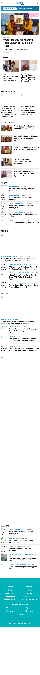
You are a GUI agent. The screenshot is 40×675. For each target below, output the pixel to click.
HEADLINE (11, 204)
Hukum (9, 319)
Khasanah (12, 187)
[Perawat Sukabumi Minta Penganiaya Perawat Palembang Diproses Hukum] (29, 65)
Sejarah (21, 204)
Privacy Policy (10, 593)
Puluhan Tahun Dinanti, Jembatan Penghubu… (22, 190)
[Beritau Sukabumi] (20, 3)
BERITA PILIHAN (8, 91)
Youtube (30, 611)
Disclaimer (29, 593)
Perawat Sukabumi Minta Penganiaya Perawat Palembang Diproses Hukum (28, 78)
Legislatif (15, 319)
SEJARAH (5, 526)
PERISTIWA (18, 555)
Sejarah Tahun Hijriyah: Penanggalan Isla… (23, 568)
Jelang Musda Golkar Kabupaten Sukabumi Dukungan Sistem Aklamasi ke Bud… (17, 260)
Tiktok (21, 614)
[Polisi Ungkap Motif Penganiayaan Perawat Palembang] (11, 66)
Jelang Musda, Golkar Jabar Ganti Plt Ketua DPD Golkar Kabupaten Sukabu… (23, 277)
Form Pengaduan (10, 600)
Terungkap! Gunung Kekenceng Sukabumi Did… (21, 541)
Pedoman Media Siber (29, 600)
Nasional (18, 212)
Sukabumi (30, 555)
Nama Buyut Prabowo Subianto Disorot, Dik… (21, 207)
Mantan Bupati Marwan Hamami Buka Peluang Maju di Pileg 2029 (23, 286)
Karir (10, 590)
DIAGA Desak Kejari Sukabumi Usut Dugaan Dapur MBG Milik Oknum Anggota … (18, 322)
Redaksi (29, 590)
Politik (9, 257)
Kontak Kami (29, 596)
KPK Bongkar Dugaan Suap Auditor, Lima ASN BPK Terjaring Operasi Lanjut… (23, 340)
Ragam (17, 187)
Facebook (12, 608)
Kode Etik (29, 587)
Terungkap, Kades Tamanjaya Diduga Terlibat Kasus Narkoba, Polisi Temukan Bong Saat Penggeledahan (8, 111)
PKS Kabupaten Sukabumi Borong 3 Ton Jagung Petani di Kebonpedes (23, 268)
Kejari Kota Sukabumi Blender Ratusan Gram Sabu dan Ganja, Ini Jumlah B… (24, 349)
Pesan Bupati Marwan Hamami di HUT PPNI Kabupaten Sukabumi (26, 148)
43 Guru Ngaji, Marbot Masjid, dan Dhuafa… (22, 198)
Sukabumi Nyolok (17, 257)
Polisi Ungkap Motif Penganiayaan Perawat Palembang (10, 78)
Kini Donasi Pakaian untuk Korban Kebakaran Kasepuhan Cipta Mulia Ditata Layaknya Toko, (29, 110)
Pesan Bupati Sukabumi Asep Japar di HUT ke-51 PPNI (18, 42)
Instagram (12, 611)
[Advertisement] (20, 650)
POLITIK (4, 231)
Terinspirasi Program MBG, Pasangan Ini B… (23, 215)
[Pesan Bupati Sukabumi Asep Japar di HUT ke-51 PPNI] (20, 24)
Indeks (10, 587)
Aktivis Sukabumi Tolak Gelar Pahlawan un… (20, 550)
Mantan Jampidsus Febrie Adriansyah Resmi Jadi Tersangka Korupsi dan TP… (23, 331)
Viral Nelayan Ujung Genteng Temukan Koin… (23, 559)
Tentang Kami (10, 596)
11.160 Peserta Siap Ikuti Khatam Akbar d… (24, 224)
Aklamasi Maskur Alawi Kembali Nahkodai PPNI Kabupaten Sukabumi (26, 138)
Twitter (30, 608)
